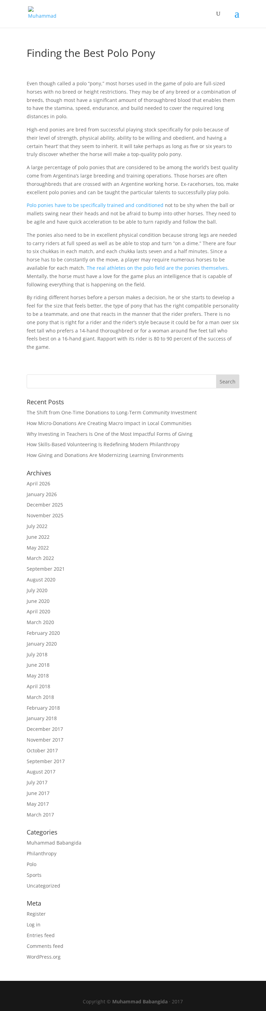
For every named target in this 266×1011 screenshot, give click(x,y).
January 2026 (42, 494)
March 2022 (40, 558)
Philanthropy (41, 853)
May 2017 (38, 804)
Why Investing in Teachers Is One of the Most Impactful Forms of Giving (110, 434)
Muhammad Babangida (54, 842)
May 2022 (38, 547)
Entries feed (41, 935)
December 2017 (45, 729)
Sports (34, 875)
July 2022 (37, 526)
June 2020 (38, 601)
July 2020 (37, 590)
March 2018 (40, 697)
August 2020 (41, 579)
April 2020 (38, 611)
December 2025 (45, 504)
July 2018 (37, 654)
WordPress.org (44, 956)
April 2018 (38, 686)
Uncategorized (43, 885)
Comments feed (45, 946)
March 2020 (40, 622)
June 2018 (38, 665)
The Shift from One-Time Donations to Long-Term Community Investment (112, 412)
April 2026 (38, 483)
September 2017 (46, 761)
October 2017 (42, 750)
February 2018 (43, 708)
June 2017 (38, 793)
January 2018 (42, 718)
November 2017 (45, 739)
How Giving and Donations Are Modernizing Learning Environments (105, 455)
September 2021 (46, 568)
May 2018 (38, 675)
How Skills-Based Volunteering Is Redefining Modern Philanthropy (103, 444)
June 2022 (38, 537)
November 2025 (45, 515)
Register (36, 913)
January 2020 (42, 643)
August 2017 (41, 771)
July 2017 (37, 782)
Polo (31, 864)
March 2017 (40, 814)
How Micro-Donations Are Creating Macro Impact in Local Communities (109, 423)
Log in (34, 924)
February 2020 (43, 633)
